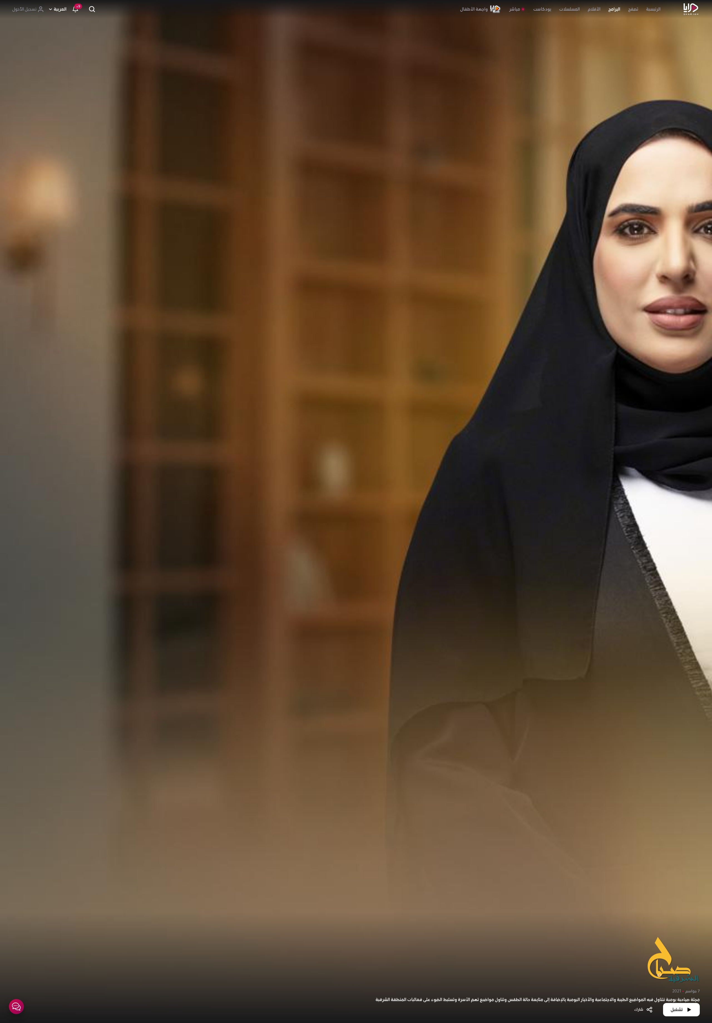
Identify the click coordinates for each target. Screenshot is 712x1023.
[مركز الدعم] (16, 1006)
